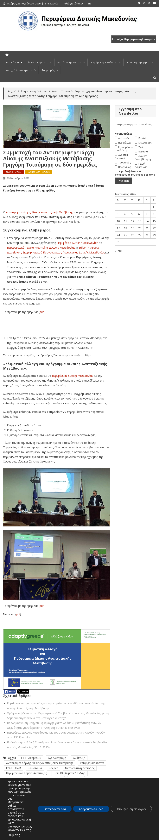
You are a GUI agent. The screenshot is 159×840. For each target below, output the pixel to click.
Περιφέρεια (12, 62)
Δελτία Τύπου (13, 171)
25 (125, 235)
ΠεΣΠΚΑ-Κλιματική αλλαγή (70, 773)
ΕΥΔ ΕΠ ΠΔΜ (13, 768)
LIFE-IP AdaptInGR (30, 758)
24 (118, 235)
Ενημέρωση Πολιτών (69, 62)
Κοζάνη (53, 768)
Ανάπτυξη (79, 758)
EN (89, 3)
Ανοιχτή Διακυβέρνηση (19, 70)
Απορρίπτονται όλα (91, 809)
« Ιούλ (119, 251)
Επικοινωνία (51, 3)
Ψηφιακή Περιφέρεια (138, 62)
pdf (42, 312)
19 (132, 228)
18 (125, 228)
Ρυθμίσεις (14, 835)
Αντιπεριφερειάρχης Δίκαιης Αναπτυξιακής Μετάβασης (39, 212)
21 (147, 228)
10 (118, 221)
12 (132, 221)
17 (118, 228)
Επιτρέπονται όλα (54, 809)
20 (139, 228)
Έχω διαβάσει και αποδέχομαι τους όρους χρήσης (135, 173)
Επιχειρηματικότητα (92, 763)
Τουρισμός (48, 70)
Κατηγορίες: (123, 133)
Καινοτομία (35, 768)
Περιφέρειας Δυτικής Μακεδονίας (72, 375)
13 (139, 221)
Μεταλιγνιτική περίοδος (79, 768)
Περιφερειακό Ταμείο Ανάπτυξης (26, 773)
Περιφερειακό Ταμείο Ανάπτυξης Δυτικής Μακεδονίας (41, 247)
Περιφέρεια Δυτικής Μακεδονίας (77, 243)
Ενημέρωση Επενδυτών (104, 62)
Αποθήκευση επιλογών (131, 809)
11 (125, 221)
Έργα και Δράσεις (38, 62)
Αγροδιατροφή (57, 758)
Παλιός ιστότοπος (73, 3)
